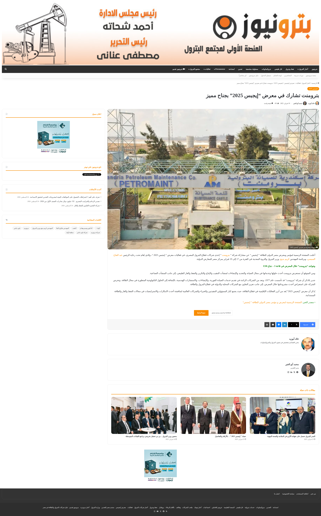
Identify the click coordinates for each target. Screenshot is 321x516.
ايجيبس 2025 (278, 83)
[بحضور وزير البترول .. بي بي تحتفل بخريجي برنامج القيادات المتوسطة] (144, 415)
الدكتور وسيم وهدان (86, 228)
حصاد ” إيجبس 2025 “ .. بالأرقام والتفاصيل (230, 436)
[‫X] (294, 372)
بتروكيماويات (266, 69)
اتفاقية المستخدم (302, 494)
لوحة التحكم (277, 75)
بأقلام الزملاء (170, 507)
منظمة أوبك (69, 232)
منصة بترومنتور (311, 75)
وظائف (178, 507)
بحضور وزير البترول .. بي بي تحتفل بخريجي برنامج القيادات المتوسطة (151, 436)
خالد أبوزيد (311, 103)
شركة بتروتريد (95, 232)
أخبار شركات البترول (141, 507)
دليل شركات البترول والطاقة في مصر (55, 507)
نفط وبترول (290, 69)
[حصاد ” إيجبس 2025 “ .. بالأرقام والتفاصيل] (213, 415)
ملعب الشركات (187, 507)
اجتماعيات (206, 507)
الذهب (74, 228)
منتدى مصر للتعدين (107, 507)
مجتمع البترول (195, 69)
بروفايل (161, 507)
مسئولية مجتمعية (252, 69)
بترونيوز (314, 69)
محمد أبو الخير (297, 103)
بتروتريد (26, 228)
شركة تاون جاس (82, 232)
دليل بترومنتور (253, 75)
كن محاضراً (242, 75)
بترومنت (225, 255)
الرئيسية (314, 83)
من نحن (313, 494)
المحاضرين (288, 75)
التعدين (268, 507)
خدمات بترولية (249, 507)
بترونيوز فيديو (178, 69)
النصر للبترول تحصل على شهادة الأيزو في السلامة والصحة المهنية (291, 436)
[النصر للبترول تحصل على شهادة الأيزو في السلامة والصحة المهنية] (282, 415)
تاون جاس (17, 228)
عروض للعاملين (217, 507)
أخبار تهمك (198, 507)
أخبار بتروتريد (84, 507)
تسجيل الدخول (266, 75)
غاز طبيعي (278, 69)
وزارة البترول (95, 507)
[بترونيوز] (160, 33)
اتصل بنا (277, 494)
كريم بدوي (284, 259)
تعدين (240, 69)
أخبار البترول (303, 69)
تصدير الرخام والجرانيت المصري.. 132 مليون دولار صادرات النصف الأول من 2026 (70, 201)
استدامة (232, 69)
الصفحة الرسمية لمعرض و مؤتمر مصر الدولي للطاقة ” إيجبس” (272, 302)
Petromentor (220, 69)
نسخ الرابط (201, 313)
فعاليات (207, 69)
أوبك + (98, 228)
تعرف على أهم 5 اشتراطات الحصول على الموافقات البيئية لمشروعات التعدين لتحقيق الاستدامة (65, 197)
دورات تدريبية (298, 75)
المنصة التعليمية (229, 507)
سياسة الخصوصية (288, 494)
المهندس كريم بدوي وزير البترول (42, 228)
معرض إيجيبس (289, 83)
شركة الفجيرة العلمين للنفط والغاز (87, 206)
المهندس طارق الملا (62, 228)
